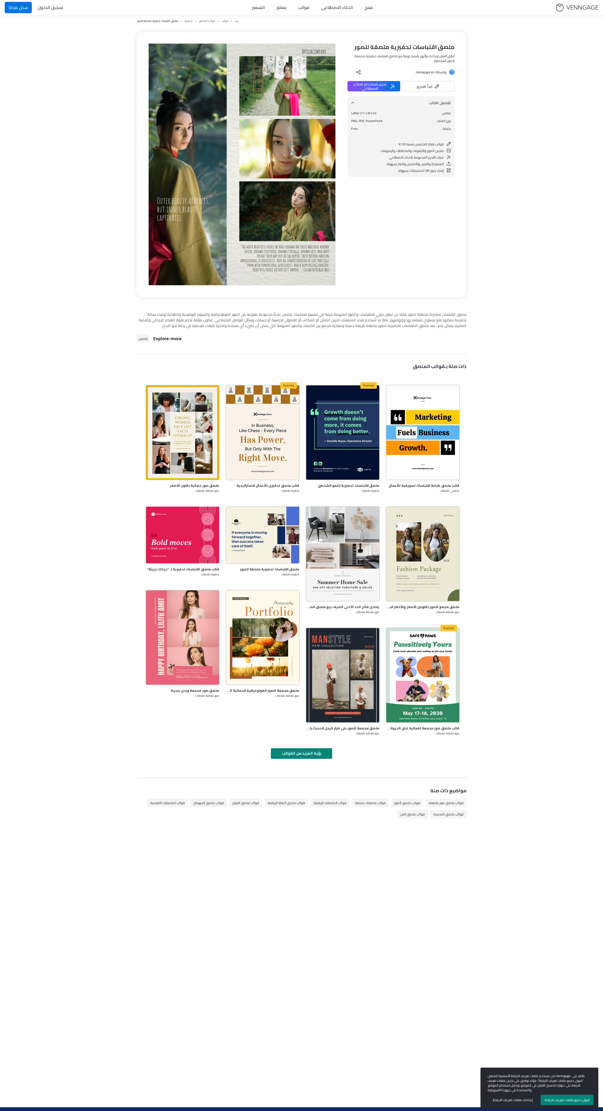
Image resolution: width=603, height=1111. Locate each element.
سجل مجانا (18, 7)
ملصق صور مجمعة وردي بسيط (195, 690)
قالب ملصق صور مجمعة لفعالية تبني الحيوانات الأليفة (422, 728)
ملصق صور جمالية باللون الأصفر (194, 485)
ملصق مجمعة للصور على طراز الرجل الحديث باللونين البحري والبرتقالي (342, 728)
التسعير (258, 7)
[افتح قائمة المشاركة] (358, 72)
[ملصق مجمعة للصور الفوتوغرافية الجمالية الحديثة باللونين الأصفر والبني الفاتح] (262, 637)
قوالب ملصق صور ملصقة (446, 803)
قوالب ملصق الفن (412, 814)
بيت (236, 21)
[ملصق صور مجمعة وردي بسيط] (182, 637)
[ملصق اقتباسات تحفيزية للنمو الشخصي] (342, 432)
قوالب (303, 7)
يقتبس (143, 338)
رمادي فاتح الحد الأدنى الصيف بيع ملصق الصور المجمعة (342, 607)
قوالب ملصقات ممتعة (370, 803)
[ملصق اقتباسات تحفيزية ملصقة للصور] (262, 535)
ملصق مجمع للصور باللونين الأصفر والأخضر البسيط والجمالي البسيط (422, 607)
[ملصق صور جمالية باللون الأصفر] (182, 432)
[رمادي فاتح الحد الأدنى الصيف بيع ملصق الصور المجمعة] (342, 554)
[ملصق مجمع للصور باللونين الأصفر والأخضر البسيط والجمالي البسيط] (422, 554)
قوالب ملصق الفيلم (245, 803)
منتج (369, 7)
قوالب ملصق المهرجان (208, 803)
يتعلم (281, 7)
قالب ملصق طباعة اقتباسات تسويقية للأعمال (424, 485)
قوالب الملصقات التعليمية (167, 803)
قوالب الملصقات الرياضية (330, 803)
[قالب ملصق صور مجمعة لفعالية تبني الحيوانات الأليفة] (422, 675)
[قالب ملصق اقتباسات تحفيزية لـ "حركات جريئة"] (182, 535)
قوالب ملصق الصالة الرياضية (286, 803)
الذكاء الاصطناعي (337, 7)
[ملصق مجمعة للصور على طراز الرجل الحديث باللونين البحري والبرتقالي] (342, 675)
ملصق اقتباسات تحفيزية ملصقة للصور (269, 569)
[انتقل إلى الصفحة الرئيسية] (577, 8)
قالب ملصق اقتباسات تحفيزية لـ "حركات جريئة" (183, 569)
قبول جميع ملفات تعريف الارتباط (567, 1100)
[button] (428, 86)
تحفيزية (188, 21)
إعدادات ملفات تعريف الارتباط (513, 1100)
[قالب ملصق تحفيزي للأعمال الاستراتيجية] (262, 432)
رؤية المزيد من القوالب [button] (301, 753)
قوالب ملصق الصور (407, 803)
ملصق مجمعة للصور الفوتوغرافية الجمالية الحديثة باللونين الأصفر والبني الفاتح (262, 690)
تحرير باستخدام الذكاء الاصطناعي (370, 86)
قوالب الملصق (207, 21)
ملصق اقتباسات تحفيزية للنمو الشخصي (348, 485)
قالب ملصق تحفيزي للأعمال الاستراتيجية (267, 485)
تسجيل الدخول (50, 7)
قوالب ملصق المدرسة (448, 814)
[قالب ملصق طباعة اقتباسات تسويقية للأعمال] (422, 432)
